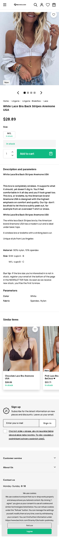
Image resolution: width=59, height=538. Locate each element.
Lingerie (16, 101)
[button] (4, 4)
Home (6, 101)
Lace (46, 101)
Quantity (6, 153)
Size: (5, 126)
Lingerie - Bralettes (31, 101)
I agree (30, 531)
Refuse (29, 525)
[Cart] (54, 5)
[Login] (42, 5)
